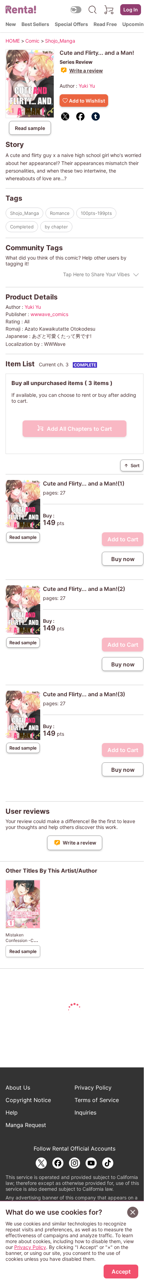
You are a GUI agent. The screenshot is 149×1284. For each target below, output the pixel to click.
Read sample (30, 128)
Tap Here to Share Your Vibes (96, 274)
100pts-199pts (96, 213)
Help (12, 1112)
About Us (18, 1087)
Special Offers (71, 24)
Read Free (105, 24)
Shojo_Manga (24, 213)
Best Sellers (35, 24)
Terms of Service (96, 1100)
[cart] (109, 9)
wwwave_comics (49, 314)
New (11, 24)
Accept (121, 1271)
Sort (132, 465)
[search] (92, 9)
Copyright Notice (28, 1100)
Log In (130, 9)
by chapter (56, 226)
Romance (60, 213)
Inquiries (85, 1112)
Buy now (122, 559)
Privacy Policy (93, 1087)
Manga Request (26, 1124)
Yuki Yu (87, 86)
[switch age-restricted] (75, 9)
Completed (22, 226)
